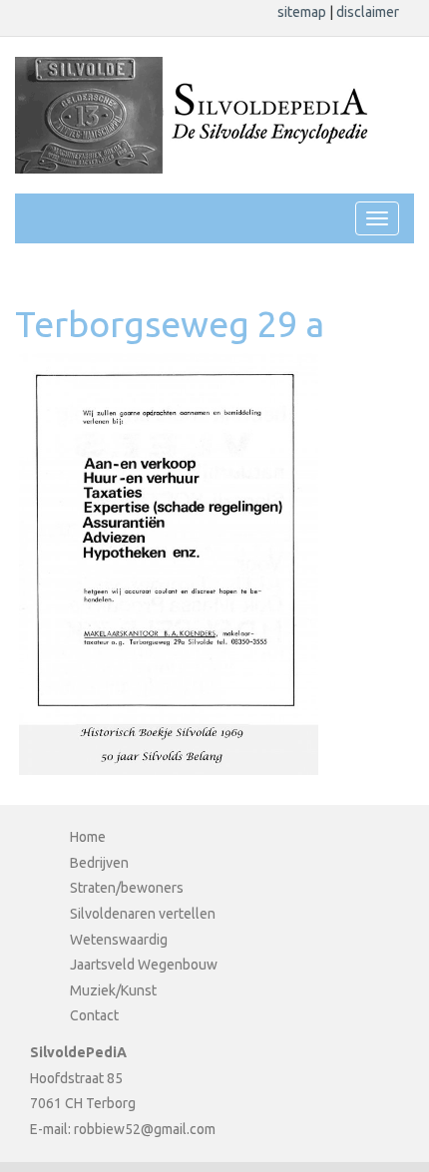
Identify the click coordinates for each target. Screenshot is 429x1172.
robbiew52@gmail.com (144, 1129)
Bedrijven (99, 863)
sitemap (303, 12)
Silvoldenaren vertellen (142, 914)
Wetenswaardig (119, 940)
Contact (94, 1015)
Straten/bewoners (127, 888)
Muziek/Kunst (113, 990)
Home (88, 837)
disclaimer (367, 12)
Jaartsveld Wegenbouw (143, 965)
